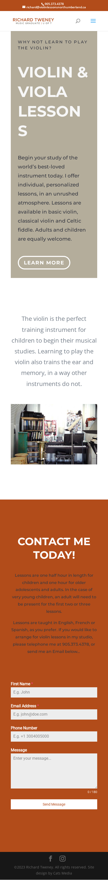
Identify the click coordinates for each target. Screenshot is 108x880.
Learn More (44, 263)
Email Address (25, 706)
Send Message (54, 804)
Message (19, 750)
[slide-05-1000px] (54, 463)
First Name (22, 683)
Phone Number (24, 728)
